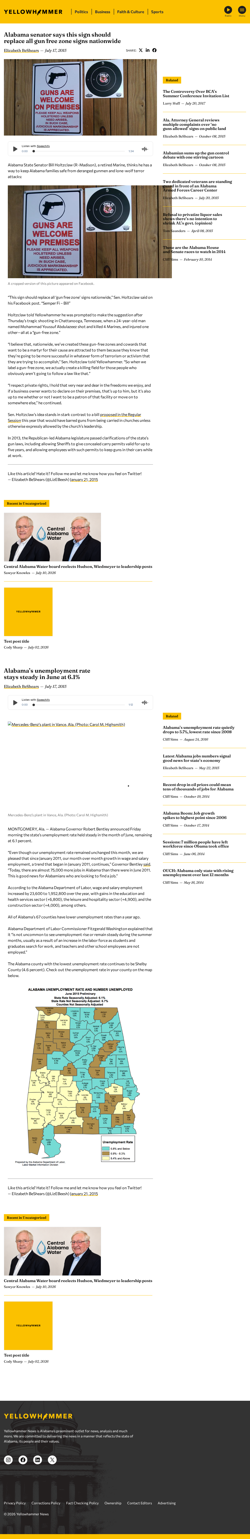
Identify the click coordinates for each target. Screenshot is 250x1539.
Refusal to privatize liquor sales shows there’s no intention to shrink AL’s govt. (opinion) (192, 218)
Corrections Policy (45, 1503)
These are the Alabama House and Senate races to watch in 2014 (194, 249)
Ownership (112, 1503)
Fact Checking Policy (82, 1503)
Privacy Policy (15, 1503)
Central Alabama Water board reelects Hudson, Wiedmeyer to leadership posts (78, 566)
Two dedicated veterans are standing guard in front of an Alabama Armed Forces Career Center (197, 185)
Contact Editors (139, 1503)
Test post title (16, 641)
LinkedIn (147, 50)
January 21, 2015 (84, 479)
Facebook (154, 50)
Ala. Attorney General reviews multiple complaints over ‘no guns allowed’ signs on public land (194, 124)
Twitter (140, 50)
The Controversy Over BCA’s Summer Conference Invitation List (196, 93)
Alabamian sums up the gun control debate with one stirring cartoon (196, 155)
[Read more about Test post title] (28, 611)
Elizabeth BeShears (21, 50)
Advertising (167, 1503)
